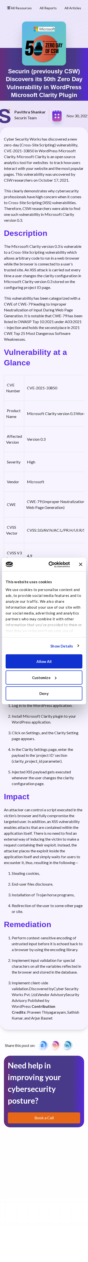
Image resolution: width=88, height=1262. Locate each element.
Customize (41, 677)
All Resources (21, 8)
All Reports (48, 8)
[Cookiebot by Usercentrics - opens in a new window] (51, 564)
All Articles (73, 8)
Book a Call (44, 1117)
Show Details (61, 646)
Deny (43, 693)
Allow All (44, 661)
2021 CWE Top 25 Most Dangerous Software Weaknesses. (42, 333)
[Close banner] (80, 564)
